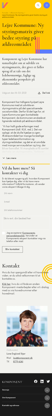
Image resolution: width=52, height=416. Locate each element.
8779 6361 (18, 362)
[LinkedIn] (42, 381)
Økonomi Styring (16, 13)
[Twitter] (48, 381)
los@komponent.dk (23, 358)
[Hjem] (5, 5)
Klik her (6, 284)
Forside (5, 13)
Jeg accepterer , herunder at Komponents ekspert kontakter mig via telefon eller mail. (25, 237)
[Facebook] (35, 381)
